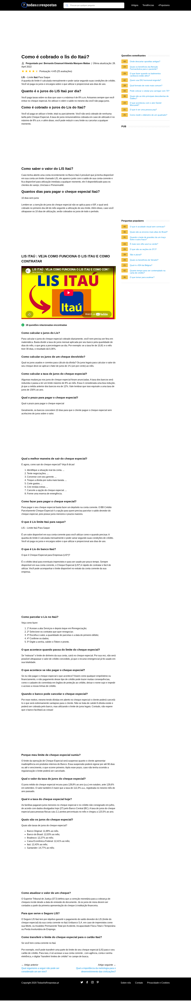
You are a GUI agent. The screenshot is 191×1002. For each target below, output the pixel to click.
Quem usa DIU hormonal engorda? (145, 80)
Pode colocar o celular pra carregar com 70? (149, 91)
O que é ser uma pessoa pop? (143, 109)
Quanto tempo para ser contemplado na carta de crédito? (147, 271)
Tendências (148, 5)
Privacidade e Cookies (158, 983)
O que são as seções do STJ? (143, 249)
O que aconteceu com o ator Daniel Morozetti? (145, 104)
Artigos (134, 5)
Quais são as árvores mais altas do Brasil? (149, 232)
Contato (139, 983)
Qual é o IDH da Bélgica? (141, 265)
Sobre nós (126, 983)
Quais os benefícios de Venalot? (144, 260)
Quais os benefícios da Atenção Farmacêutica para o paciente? (144, 68)
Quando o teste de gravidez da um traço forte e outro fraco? (148, 238)
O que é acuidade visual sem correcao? (147, 226)
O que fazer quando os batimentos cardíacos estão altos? (145, 74)
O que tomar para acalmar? (142, 277)
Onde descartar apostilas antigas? (145, 61)
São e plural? (136, 254)
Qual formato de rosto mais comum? (146, 85)
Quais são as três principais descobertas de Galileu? (149, 97)
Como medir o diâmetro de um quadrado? (148, 115)
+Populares (164, 5)
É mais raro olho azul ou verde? (144, 244)
